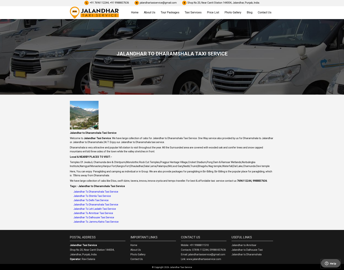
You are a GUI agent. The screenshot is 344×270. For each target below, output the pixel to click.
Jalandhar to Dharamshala (246, 254)
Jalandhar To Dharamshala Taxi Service (95, 191)
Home (134, 12)
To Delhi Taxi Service (97, 200)
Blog (249, 12)
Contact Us (264, 12)
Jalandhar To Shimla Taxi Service (92, 196)
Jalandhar (79, 200)
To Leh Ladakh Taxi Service (100, 208)
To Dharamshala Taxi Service (101, 204)
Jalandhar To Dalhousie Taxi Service (93, 217)
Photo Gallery (232, 12)
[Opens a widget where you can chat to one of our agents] (330, 263)
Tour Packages (170, 12)
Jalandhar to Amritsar (243, 245)
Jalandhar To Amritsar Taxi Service (93, 213)
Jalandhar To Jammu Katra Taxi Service (96, 221)
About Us (149, 12)
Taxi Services (193, 12)
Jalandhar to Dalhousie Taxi (247, 249)
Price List (213, 12)
